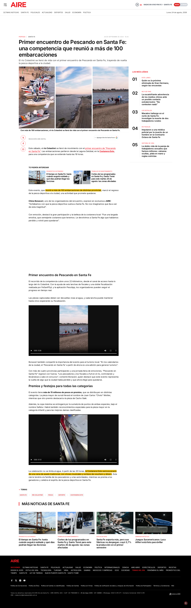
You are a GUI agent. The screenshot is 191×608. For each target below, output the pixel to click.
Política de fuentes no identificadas (53, 586)
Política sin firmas (87, 586)
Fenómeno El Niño (155, 570)
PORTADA (22, 37)
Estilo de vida (32, 570)
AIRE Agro (135, 567)
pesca (50, 495)
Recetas (172, 567)
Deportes (58, 12)
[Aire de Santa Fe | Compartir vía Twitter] (23, 137)
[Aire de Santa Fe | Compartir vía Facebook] (23, 143)
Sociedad (125, 570)
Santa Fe (25, 12)
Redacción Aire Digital (37, 139)
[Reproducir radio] (137, 4)
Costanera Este (77, 495)
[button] (5, 5)
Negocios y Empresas (102, 570)
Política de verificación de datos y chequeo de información (114, 586)
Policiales (35, 12)
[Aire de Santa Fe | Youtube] (24, 580)
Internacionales (112, 567)
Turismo (57, 570)
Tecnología (46, 570)
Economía (76, 12)
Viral (66, 570)
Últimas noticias (11, 12)
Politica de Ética (34, 586)
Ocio (117, 570)
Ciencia (125, 567)
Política (87, 12)
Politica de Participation (143, 586)
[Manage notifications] (186, 603)
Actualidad (47, 12)
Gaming (87, 570)
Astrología (76, 570)
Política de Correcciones (19, 586)
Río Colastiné (37, 495)
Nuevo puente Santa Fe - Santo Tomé (62, 573)
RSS (172, 586)
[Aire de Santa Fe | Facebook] (12, 580)
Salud (67, 12)
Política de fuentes (73, 586)
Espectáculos (148, 567)
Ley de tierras (36, 573)
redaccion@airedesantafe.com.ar (26, 595)
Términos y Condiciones (161, 586)
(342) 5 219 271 (116, 593)
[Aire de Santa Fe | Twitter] (16, 580)
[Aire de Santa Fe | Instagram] (20, 580)
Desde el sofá (17, 570)
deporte (61, 495)
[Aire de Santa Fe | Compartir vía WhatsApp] (23, 149)
